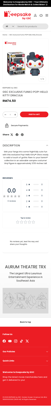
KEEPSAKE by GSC (10, 88)
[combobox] (25, 26)
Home (5, 35)
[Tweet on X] (11, 134)
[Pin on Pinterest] (22, 134)
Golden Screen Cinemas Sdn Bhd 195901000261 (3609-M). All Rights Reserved (25, 398)
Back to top (25, 322)
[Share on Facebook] (17, 134)
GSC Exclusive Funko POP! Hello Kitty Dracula (25, 35)
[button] (41, 15)
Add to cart (34, 114)
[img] (12, 197)
